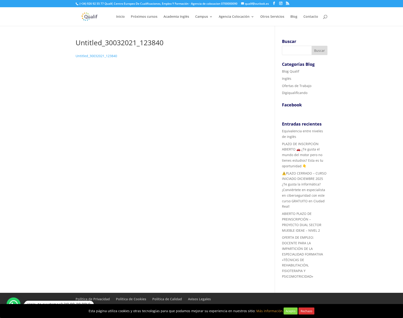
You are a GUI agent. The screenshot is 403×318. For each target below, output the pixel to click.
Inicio (120, 17)
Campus (201, 17)
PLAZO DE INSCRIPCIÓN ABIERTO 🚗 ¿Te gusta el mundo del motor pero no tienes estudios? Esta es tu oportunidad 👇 (302, 155)
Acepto (290, 311)
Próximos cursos (144, 17)
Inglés (286, 78)
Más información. (270, 311)
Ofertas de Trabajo (296, 86)
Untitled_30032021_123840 (96, 56)
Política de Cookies (131, 299)
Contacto (310, 17)
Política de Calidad (167, 299)
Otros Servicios (272, 17)
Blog (293, 17)
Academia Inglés (176, 17)
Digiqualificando (294, 93)
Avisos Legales (199, 299)
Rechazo (306, 311)
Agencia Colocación (234, 17)
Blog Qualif (290, 71)
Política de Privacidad (93, 299)
